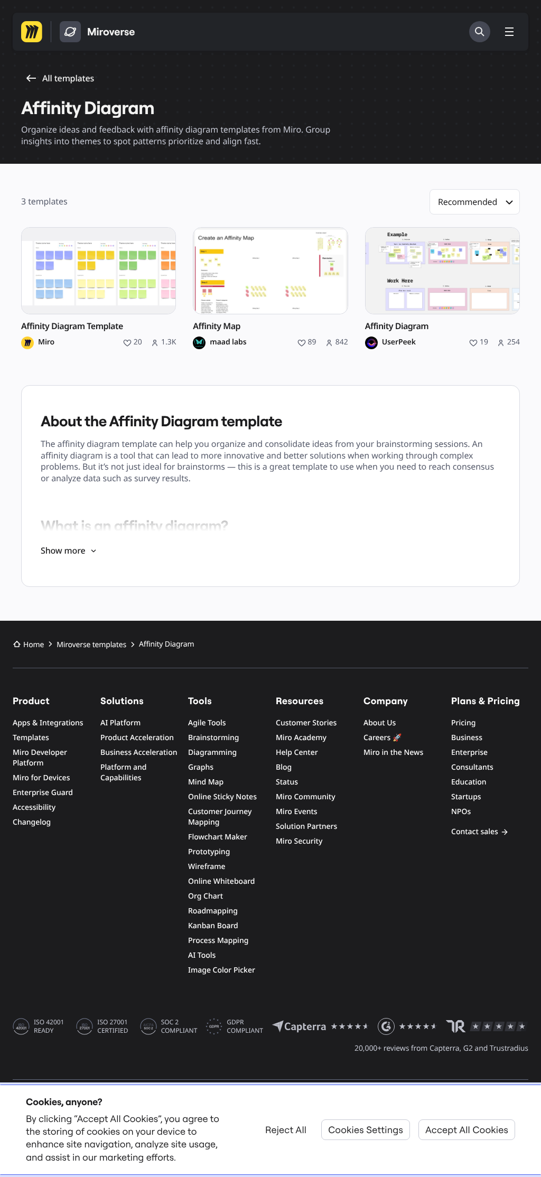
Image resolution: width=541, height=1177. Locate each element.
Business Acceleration (138, 753)
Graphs (200, 767)
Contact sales (474, 832)
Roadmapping (213, 911)
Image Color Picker (221, 970)
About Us (379, 723)
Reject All (285, 1130)
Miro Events (297, 812)
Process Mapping (218, 941)
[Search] (479, 31)
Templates (31, 738)
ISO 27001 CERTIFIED (112, 1026)
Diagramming (212, 753)
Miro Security (299, 841)
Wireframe (207, 867)
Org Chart (205, 896)
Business (466, 738)
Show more (63, 550)
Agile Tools (207, 723)
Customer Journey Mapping (219, 817)
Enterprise (469, 753)
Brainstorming (213, 738)
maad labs (228, 342)
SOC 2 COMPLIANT (179, 1026)
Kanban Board (213, 926)
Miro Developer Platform (40, 758)
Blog (284, 767)
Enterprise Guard (43, 793)
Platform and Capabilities (123, 772)
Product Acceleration (137, 738)
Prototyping (209, 852)
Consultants (472, 767)
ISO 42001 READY (49, 1026)
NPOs (461, 812)
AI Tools (202, 955)
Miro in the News (393, 753)
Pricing (463, 723)
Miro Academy (301, 738)
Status (287, 782)
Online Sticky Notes (222, 797)
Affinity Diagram (397, 326)
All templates (68, 78)
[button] (475, 201)
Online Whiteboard (221, 881)
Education (469, 782)
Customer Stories (306, 723)
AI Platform (120, 723)
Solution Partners (306, 826)
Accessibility (34, 807)
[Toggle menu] (509, 31)
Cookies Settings (365, 1130)
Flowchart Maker (217, 837)
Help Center (297, 753)
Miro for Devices (41, 778)
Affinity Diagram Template (72, 326)
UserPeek (399, 342)
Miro (46, 342)
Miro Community (305, 797)
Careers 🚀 (382, 738)
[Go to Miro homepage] (31, 31)
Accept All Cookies (466, 1130)
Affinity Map (216, 326)
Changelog (32, 822)
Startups (466, 797)
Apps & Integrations (48, 723)
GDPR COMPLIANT (245, 1026)
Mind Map (205, 782)
